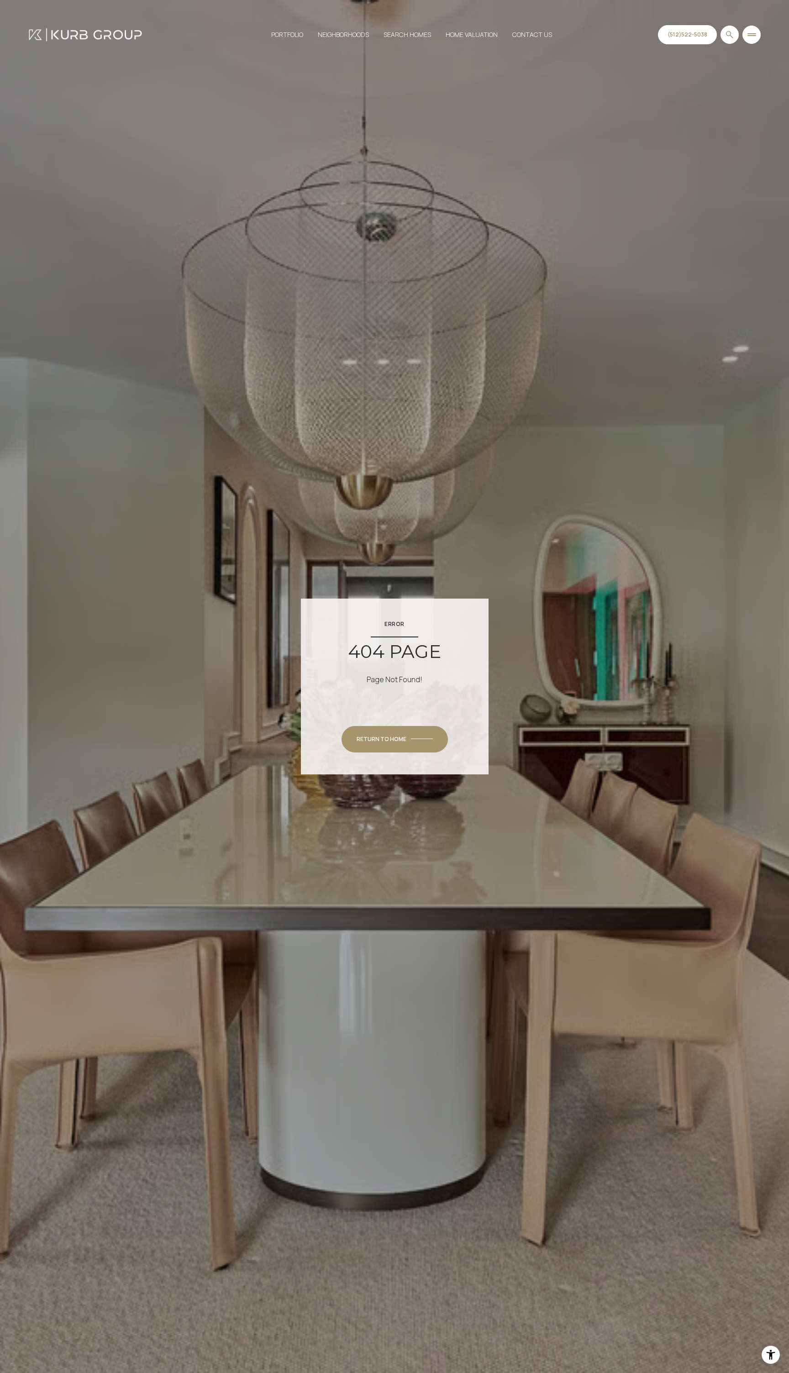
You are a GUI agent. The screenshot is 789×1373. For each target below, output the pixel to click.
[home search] (730, 35)
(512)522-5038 (687, 34)
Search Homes (407, 34)
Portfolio (287, 34)
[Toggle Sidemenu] (751, 35)
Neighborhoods (343, 34)
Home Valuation (472, 34)
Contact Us (532, 34)
